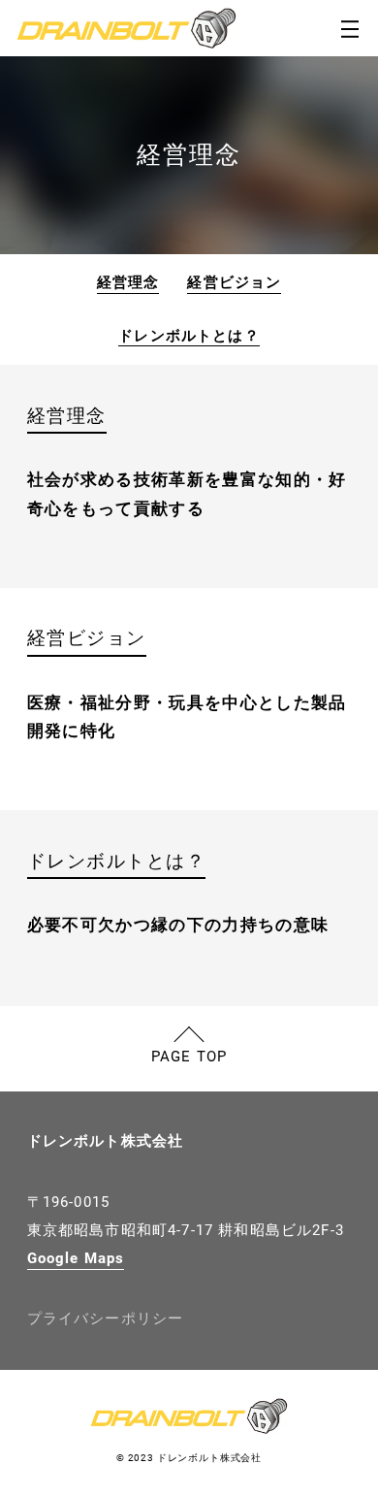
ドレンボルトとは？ (188, 336)
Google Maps (76, 1259)
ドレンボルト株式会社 (105, 1141)
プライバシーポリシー (105, 1319)
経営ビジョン (234, 283)
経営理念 (128, 283)
